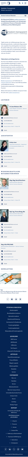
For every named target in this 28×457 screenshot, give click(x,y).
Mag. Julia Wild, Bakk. (7, 244)
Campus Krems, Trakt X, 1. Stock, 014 (12, 162)
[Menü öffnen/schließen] (25, 3)
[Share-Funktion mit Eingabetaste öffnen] (7, 299)
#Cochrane (3, 291)
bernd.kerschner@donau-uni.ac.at (11, 191)
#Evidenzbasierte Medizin (20, 291)
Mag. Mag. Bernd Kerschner (17, 180)
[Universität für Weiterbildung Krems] (6, 3)
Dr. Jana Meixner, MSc (16, 106)
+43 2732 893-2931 (8, 156)
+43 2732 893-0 (14, 417)
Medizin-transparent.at (6, 80)
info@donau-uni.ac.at (14, 415)
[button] (14, 130)
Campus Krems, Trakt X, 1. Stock (11, 232)
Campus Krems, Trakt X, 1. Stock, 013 (12, 126)
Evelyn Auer (13, 142)
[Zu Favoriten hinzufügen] (20, 299)
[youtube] (22, 449)
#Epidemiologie (10, 291)
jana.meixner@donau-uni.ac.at (11, 117)
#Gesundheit (4, 293)
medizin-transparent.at (20, 19)
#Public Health (15, 293)
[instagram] (18, 449)
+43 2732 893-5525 (8, 254)
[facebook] (5, 449)
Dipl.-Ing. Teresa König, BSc (17, 211)
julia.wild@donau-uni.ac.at (10, 251)
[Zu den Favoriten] (22, 3)
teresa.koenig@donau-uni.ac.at (11, 224)
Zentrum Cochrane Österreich (8, 16)
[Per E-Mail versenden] (12, 299)
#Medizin (9, 293)
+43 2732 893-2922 (8, 194)
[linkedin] (9, 449)
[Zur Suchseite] (19, 3)
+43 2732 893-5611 (8, 227)
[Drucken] (16, 299)
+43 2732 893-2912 (8, 120)
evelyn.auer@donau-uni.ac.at (10, 153)
